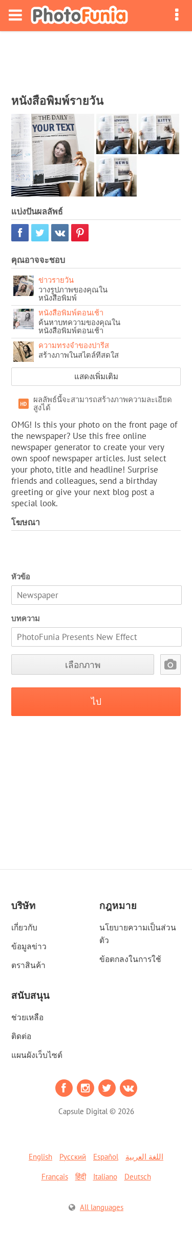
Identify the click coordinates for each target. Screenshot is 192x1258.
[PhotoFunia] (79, 15)
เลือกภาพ (82, 665)
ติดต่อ (21, 1036)
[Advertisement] (96, 59)
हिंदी (80, 1176)
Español (105, 1157)
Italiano (105, 1176)
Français (54, 1176)
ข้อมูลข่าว (29, 946)
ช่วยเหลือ (27, 1017)
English (40, 1157)
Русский (72, 1157)
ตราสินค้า (28, 965)
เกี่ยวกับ (24, 927)
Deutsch (137, 1176)
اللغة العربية (144, 1157)
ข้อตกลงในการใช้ (130, 959)
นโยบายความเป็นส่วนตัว (137, 933)
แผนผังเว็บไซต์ (36, 1055)
